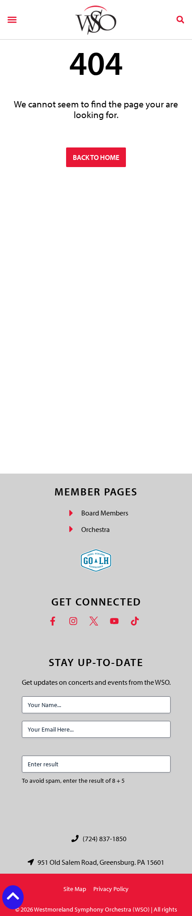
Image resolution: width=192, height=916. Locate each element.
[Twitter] (96, 621)
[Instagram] (75, 621)
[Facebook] (55, 621)
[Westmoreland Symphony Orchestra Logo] (95, 19)
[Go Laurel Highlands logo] (96, 560)
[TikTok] (137, 621)
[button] (11, 19)
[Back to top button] (13, 896)
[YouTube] (116, 621)
